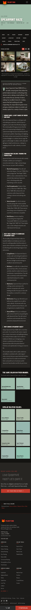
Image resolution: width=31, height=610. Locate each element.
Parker (2, 577)
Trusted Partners (19, 580)
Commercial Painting (5, 559)
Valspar (3, 508)
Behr (26, 506)
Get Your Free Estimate (14, 491)
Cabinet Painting (4, 551)
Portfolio (18, 575)
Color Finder (19, 549)
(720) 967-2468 (4, 538)
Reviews (18, 577)
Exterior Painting (4, 549)
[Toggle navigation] (27, 2)
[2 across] (25, 49)
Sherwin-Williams (13, 506)
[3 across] (23, 49)
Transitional (17, 41)
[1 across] (28, 49)
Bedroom (27, 34)
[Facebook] (6, 601)
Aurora (2, 588)
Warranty (22, 598)
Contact (18, 583)
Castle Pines (3, 580)
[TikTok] (1, 601)
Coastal (3, 41)
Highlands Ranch (4, 575)
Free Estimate (4, 564)
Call (9, 608)
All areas (4, 591)
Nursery (4, 38)
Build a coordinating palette (11, 44)
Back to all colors (9, 503)
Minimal (9, 41)
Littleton (2, 585)
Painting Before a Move (6, 562)
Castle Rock (3, 572)
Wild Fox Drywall (13, 603)
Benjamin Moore (21, 506)
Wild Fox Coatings (21, 603)
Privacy (13, 598)
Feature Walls (3, 557)
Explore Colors (19, 546)
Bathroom (20, 34)
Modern (24, 38)
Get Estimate (24, 608)
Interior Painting (4, 546)
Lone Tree (3, 583)
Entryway (18, 38)
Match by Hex (19, 551)
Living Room (11, 38)
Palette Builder (19, 554)
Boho (24, 41)
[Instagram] (4, 601)
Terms (18, 598)
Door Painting (4, 554)
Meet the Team (19, 572)
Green (3, 34)
